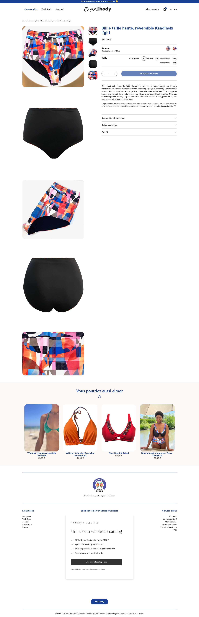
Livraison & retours (169, 527)
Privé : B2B (27, 525)
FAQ (175, 530)
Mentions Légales (112, 614)
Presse (25, 527)
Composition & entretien (113, 118)
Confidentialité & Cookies (95, 614)
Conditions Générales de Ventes (132, 614)
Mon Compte (171, 522)
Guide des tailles (109, 125)
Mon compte (152, 9)
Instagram (26, 516)
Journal (59, 9)
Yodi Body (47, 9)
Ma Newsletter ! (169, 519)
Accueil (25, 21)
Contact (173, 516)
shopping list (30, 9)
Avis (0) (105, 132)
